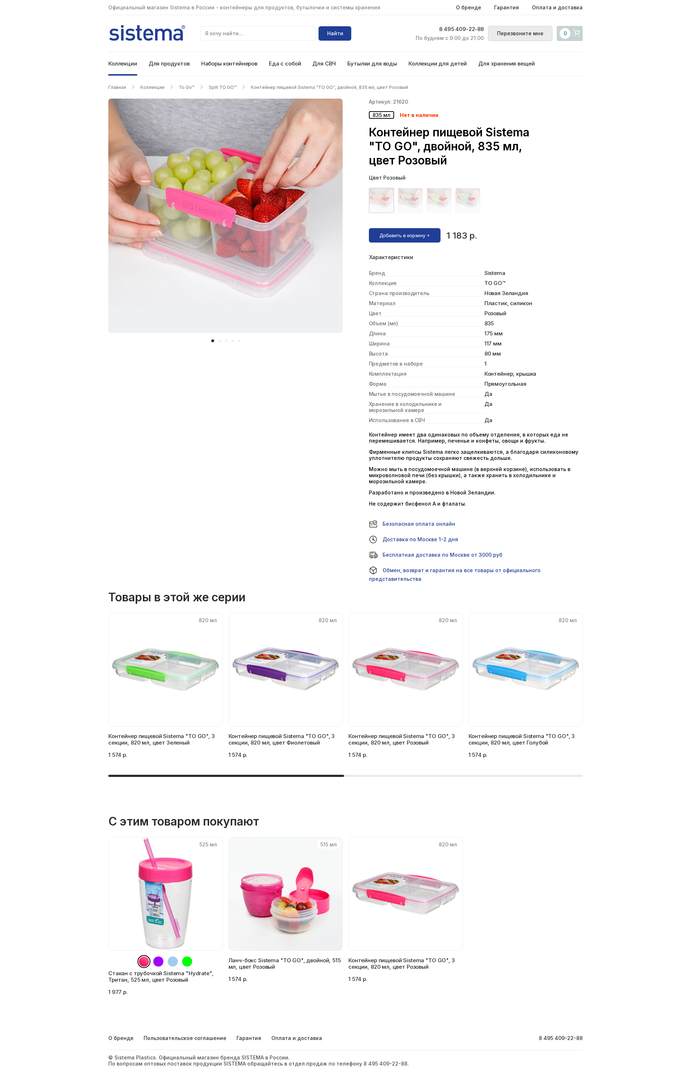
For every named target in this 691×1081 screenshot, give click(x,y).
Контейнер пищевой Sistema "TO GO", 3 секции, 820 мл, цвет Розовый (401, 963)
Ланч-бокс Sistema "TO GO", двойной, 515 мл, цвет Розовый (285, 963)
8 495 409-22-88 (461, 29)
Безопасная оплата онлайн (419, 524)
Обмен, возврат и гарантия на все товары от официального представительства (455, 574)
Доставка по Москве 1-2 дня (420, 539)
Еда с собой (285, 63)
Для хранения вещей (506, 63)
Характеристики (391, 257)
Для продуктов (169, 63)
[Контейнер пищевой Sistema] (383, 200)
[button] (212, 341)
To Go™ (186, 87)
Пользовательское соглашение (185, 1038)
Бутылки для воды (372, 63)
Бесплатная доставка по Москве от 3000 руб (442, 555)
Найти (335, 33)
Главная (117, 87)
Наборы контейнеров (229, 63)
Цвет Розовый (387, 178)
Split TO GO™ (222, 87)
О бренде (468, 7)
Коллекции (122, 63)
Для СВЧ (324, 63)
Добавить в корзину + (405, 235)
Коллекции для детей (437, 63)
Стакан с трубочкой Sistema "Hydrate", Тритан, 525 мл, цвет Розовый (160, 976)
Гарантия (506, 7)
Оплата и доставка (557, 7)
